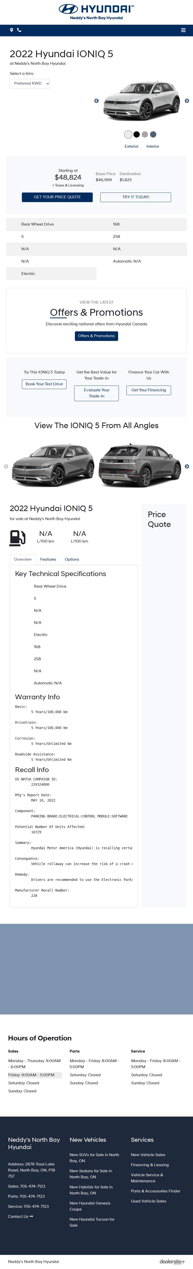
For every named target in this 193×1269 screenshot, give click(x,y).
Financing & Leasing (150, 1165)
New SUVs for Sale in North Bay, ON (94, 1158)
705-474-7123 (32, 1187)
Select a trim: (22, 74)
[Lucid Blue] (153, 134)
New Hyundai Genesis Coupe (90, 1206)
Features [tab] (48, 560)
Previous (96, 101)
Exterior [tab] (131, 147)
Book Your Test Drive (44, 384)
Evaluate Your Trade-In (96, 393)
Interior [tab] (153, 147)
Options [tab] (72, 560)
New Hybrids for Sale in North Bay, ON (91, 1190)
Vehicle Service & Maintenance (147, 1178)
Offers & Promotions (96, 336)
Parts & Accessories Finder (155, 1191)
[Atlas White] (128, 134)
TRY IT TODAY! (135, 197)
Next (186, 101)
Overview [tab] (23, 560)
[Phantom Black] (136, 134)
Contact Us (18, 1217)
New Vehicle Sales (148, 1155)
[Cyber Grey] (145, 134)
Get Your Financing (148, 390)
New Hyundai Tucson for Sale (92, 1223)
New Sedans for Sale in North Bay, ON (91, 1174)
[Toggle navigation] (183, 30)
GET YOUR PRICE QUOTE (57, 197)
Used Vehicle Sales (148, 1201)
